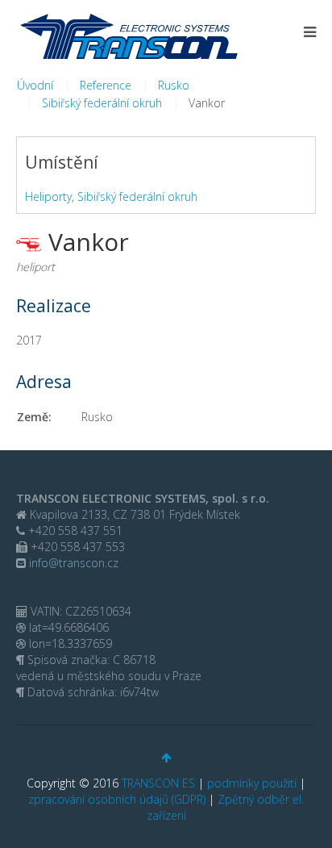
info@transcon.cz (72, 562)
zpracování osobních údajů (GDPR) (116, 799)
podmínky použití (252, 783)
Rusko (173, 85)
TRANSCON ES (158, 783)
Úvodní (35, 85)
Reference (105, 85)
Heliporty (48, 196)
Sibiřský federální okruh (102, 103)
